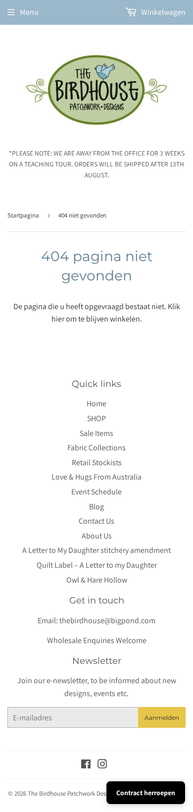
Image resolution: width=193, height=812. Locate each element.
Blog (96, 506)
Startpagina (23, 215)
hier (57, 319)
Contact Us (96, 521)
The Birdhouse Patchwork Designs (72, 793)
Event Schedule (96, 492)
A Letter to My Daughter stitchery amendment (96, 550)
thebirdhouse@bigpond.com (107, 620)
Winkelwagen (163, 12)
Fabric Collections (96, 447)
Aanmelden (162, 717)
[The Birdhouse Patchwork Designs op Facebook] (86, 765)
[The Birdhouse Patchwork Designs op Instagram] (102, 765)
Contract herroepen (145, 792)
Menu (29, 12)
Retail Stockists (97, 462)
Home (96, 403)
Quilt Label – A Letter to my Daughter (97, 565)
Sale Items (96, 433)
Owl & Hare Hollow (96, 580)
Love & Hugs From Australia (96, 477)
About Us (97, 536)
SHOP (96, 418)
